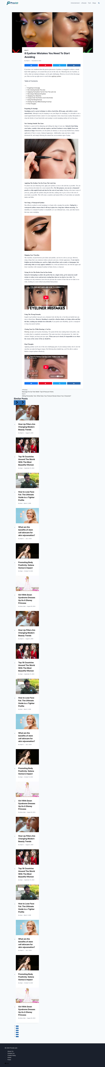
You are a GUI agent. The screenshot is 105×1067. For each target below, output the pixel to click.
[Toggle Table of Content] (25, 86)
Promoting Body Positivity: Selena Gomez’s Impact (26, 565)
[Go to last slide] (17, 402)
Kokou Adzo (23, 606)
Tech (89, 3)
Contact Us (11, 1053)
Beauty (26, 50)
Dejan (21, 468)
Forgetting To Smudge (33, 88)
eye (44, 128)
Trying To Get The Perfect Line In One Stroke (40, 97)
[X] (6, 1063)
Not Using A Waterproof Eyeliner (37, 94)
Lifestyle (83, 3)
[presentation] (27, 412)
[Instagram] (8, 1063)
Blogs (94, 3)
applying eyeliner (56, 76)
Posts (9, 1059)
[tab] (17, 1026)
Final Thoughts (32, 103)
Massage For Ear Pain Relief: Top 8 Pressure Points (37, 391)
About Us (10, 1051)
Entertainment (75, 3)
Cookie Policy (12, 1055)
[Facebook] (5, 1063)
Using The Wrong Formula (35, 99)
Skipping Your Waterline (34, 96)
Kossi (21, 503)
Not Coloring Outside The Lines (36, 90)
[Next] (23, 402)
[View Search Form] (98, 3)
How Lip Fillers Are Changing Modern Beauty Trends (26, 427)
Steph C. (28, 60)
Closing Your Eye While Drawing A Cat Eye (40, 101)
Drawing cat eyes (29, 332)
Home (9, 1057)
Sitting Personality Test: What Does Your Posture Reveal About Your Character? (46, 395)
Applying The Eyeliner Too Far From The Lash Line (42, 92)
